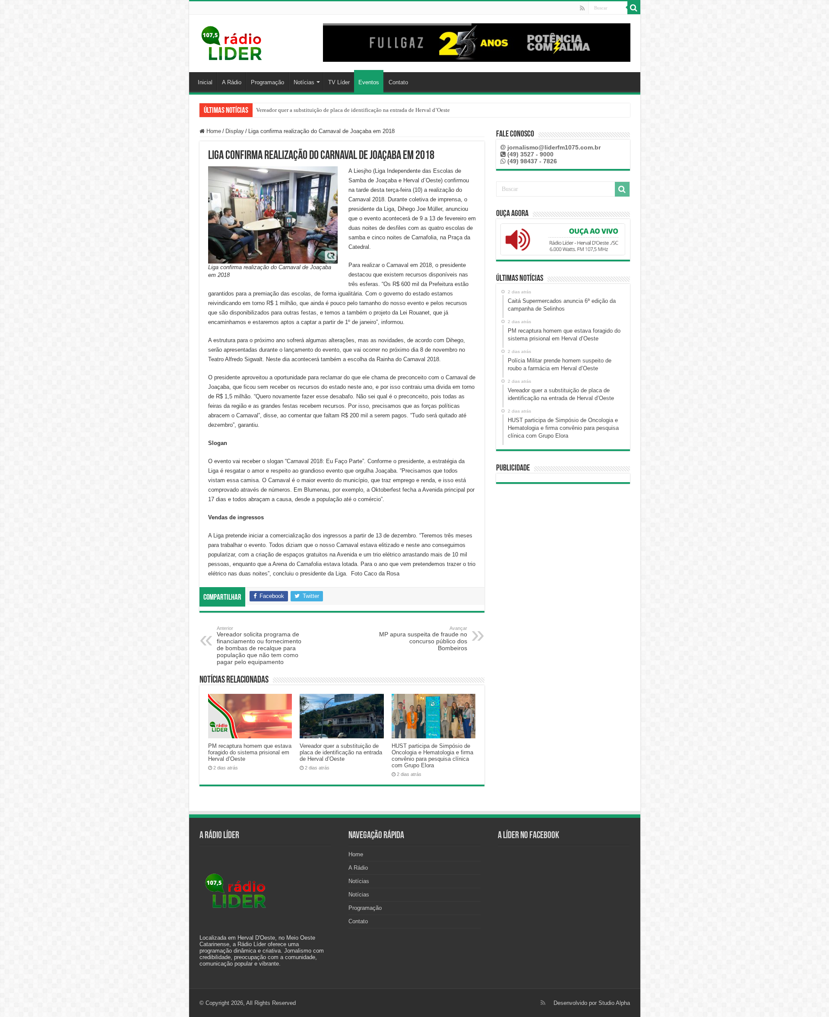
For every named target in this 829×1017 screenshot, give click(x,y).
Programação (267, 82)
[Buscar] (633, 7)
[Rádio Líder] (232, 42)
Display (234, 131)
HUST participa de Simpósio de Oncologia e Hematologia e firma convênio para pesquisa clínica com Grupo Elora (432, 756)
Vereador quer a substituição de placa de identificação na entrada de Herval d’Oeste (353, 110)
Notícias (304, 82)
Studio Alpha (614, 1003)
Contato (398, 82)
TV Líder (339, 82)
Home (213, 131)
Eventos (368, 82)
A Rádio (231, 82)
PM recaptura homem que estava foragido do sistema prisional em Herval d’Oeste (249, 752)
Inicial (205, 82)
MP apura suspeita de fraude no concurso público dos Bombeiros (423, 639)
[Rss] (582, 8)
